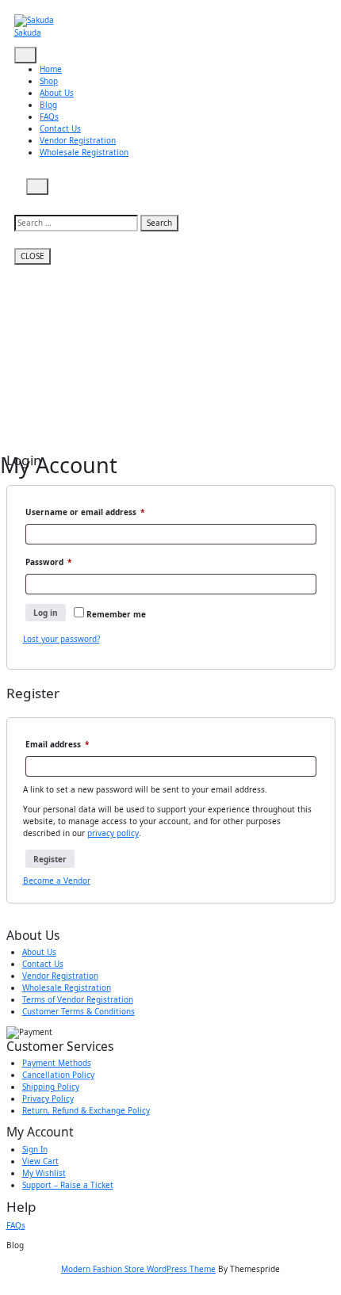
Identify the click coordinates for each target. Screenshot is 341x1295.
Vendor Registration (78, 140)
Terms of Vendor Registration (77, 999)
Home (51, 68)
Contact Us (60, 128)
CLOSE (32, 256)
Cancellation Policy (58, 1074)
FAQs (49, 116)
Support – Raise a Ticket (67, 1184)
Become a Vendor (56, 880)
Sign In (35, 1149)
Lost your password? (61, 638)
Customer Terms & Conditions (78, 1011)
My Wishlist (44, 1172)
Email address (75, 744)
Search (159, 222)
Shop (49, 80)
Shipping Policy (50, 1086)
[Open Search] (37, 186)
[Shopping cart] (25, 200)
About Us (57, 92)
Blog (48, 104)
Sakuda (27, 32)
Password (66, 561)
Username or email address (102, 512)
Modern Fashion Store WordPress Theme (138, 1268)
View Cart (40, 1161)
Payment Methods (56, 1062)
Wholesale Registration (84, 152)
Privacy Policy (48, 1098)
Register (50, 859)
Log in (45, 612)
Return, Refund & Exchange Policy (86, 1110)
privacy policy (113, 833)
